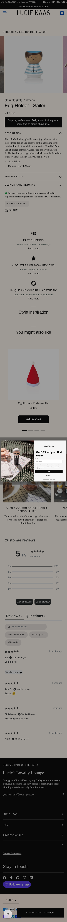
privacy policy (52, 479)
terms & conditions (46, 479)
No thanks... (49, 475)
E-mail (36, 458)
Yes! (49, 471)
